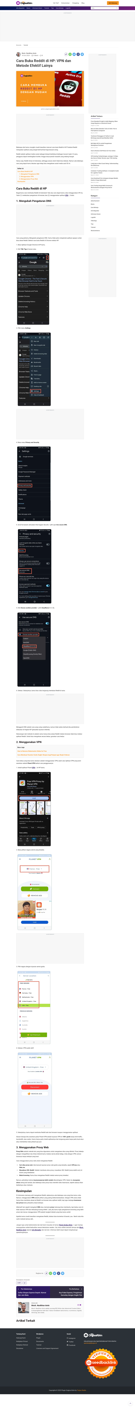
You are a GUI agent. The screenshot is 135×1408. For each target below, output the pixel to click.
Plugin (38, 1338)
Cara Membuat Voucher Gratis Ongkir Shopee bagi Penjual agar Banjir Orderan (43, 755)
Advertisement (95, 201)
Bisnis (28, 8)
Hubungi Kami (21, 1338)
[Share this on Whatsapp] (70, 54)
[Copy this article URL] (66, 54)
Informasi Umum (37, 8)
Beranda (18, 45)
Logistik (68, 8)
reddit (19, 1283)
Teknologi (94, 220)
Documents (40, 1341)
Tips (52, 8)
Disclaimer (19, 1348)
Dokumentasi (65, 3)
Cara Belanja (59, 8)
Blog (83, 3)
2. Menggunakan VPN (26, 176)
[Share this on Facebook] (78, 54)
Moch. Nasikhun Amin (29, 53)
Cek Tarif (56, 3)
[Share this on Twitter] (74, 54)
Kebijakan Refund (22, 1345)
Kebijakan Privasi (22, 1341)
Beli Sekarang (113, 3)
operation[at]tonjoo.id (90, 1343)
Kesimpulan (21, 181)
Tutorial (46, 8)
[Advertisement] (67, 27)
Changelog (75, 3)
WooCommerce (95, 230)
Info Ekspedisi (20, 8)
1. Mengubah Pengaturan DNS (29, 174)
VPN (66, 195)
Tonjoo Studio (81, 1390)
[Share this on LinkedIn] (82, 54)
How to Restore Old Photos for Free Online (103, 150)
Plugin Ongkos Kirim (65, 1225)
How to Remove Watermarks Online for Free (32, 751)
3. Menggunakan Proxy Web (28, 179)
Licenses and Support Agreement (47, 1348)
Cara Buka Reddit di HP (25, 171)
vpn (25, 1283)
